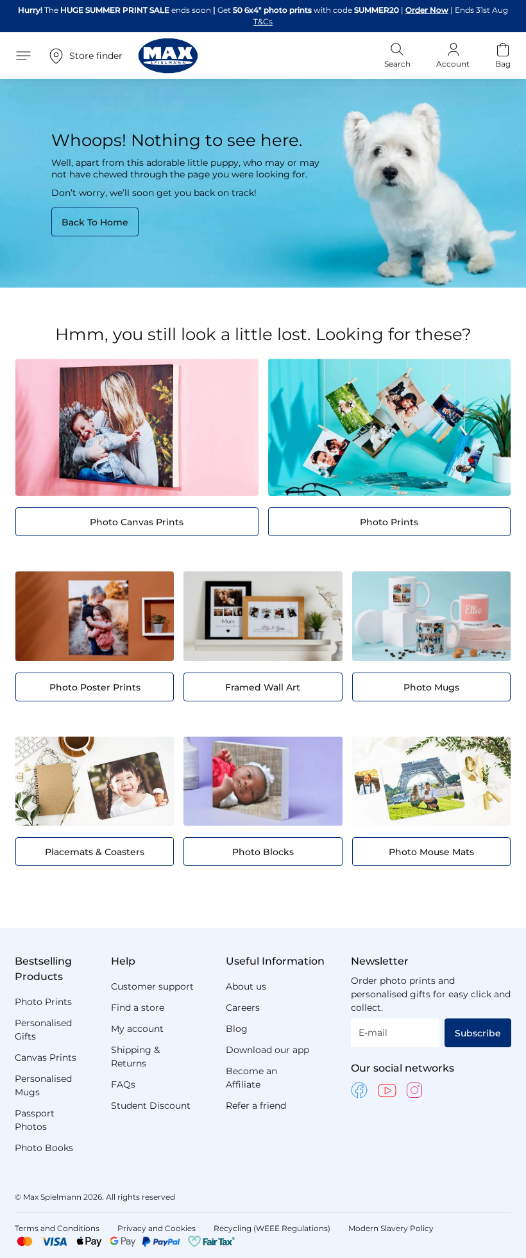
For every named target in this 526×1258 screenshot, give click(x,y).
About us (246, 986)
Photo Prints (43, 1002)
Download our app (267, 1050)
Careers (243, 1007)
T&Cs (438, 10)
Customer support (152, 986)
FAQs (123, 1084)
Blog (237, 1028)
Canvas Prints (45, 1057)
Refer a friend (256, 1105)
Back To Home (95, 210)
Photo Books (44, 1148)
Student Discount (151, 1105)
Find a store (137, 1007)
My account (137, 1028)
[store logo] (168, 44)
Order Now (401, 10)
